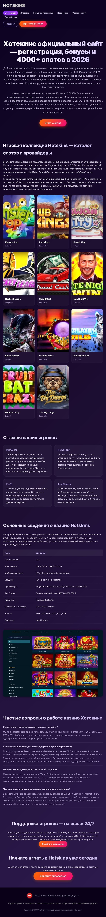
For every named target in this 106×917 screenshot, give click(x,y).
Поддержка (62, 13)
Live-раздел (10, 13)
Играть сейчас (53, 123)
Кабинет (11, 24)
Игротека (24, 13)
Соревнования (79, 13)
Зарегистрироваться (33, 23)
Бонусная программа (43, 13)
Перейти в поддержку (53, 844)
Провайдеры (11, 17)
